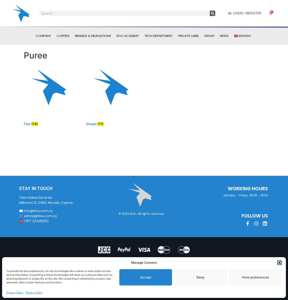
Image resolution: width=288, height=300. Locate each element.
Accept (145, 277)
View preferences (255, 277)
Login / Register (246, 13)
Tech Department (158, 36)
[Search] (212, 13)
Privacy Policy (14, 292)
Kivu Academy (128, 36)
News (224, 36)
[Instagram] (256, 223)
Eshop (209, 36)
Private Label (188, 36)
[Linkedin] (264, 223)
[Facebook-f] (247, 223)
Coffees (63, 36)
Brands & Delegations (93, 36)
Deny (200, 277)
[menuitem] (242, 36)
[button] (279, 263)
